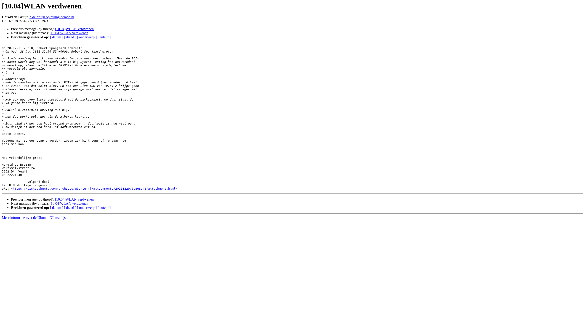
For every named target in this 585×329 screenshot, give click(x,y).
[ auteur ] (104, 37)
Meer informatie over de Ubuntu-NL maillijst (34, 218)
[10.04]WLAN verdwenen (74, 29)
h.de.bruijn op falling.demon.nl (51, 17)
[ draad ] (70, 37)
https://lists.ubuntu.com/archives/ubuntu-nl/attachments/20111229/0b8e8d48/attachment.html (94, 188)
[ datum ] (56, 37)
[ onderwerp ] (87, 37)
